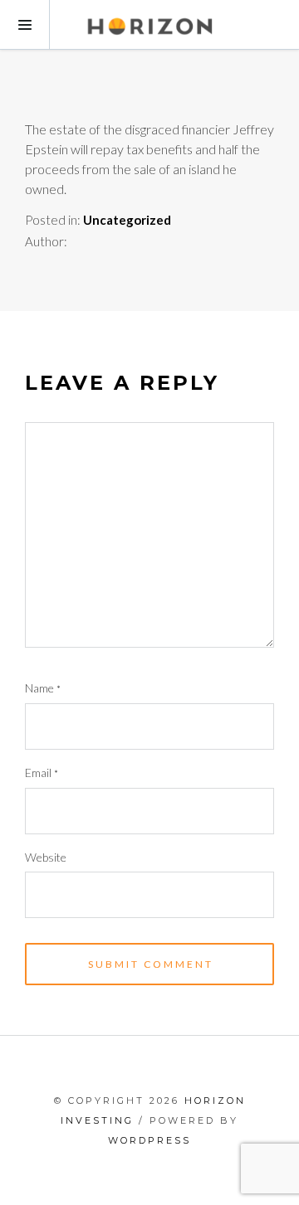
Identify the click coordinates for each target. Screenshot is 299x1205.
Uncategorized (127, 219)
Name (43, 688)
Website (45, 857)
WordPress (149, 1140)
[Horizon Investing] (149, 25)
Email (41, 772)
